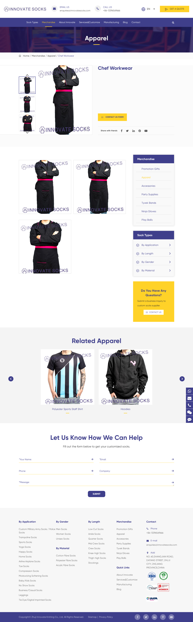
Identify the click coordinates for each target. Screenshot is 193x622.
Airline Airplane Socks (29, 561)
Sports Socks (25, 542)
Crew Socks (94, 548)
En (148, 8)
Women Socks (63, 534)
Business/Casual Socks (30, 590)
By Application (150, 244)
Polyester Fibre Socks (66, 560)
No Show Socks (26, 585)
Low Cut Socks (95, 529)
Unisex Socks (62, 538)
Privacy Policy (106, 617)
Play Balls (147, 219)
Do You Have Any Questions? (153, 293)
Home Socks (25, 556)
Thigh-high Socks (97, 558)
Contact (136, 22)
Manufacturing (111, 22)
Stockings (93, 562)
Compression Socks (29, 571)
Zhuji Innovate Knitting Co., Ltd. (48, 617)
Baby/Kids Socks (27, 580)
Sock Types (32, 22)
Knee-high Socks (96, 553)
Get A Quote (176, 8)
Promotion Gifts (151, 168)
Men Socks (61, 529)
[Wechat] (189, 412)
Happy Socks (25, 551)
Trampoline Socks (28, 537)
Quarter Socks (95, 538)
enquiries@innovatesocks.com (75, 9)
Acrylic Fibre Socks (65, 565)
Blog (125, 22)
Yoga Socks (25, 547)
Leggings (23, 595)
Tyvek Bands (149, 202)
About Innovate (67, 22)
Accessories (148, 185)
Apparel (51, 55)
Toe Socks (24, 566)
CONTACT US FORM (112, 117)
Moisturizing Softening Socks (33, 575)
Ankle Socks (94, 534)
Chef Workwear (66, 55)
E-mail (154, 540)
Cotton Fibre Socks (66, 555)
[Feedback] (189, 419)
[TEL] (189, 405)
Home (26, 55)
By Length (147, 253)
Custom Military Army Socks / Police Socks (37, 531)
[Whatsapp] (189, 391)
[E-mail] (189, 398)
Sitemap (92, 617)
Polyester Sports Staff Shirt (67, 409)
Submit (96, 494)
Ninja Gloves (149, 211)
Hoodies (125, 409)
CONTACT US (153, 312)
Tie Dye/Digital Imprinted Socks (35, 600)
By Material (148, 270)
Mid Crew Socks (96, 543)
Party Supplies (150, 194)
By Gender (148, 261)
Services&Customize (89, 22)
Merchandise (48, 22)
